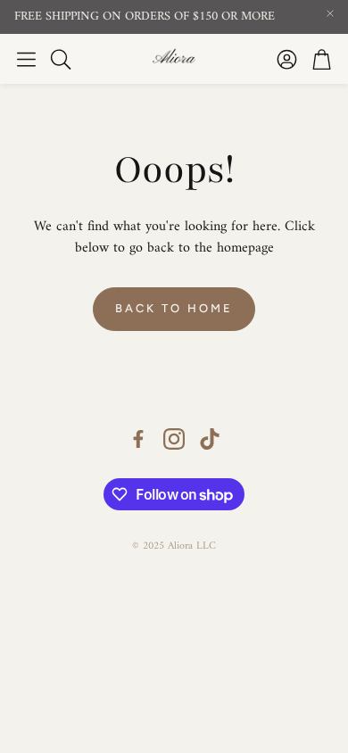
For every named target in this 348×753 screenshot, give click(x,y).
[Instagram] (174, 439)
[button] (26, 58)
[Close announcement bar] (330, 13)
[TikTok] (209, 439)
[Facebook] (138, 439)
